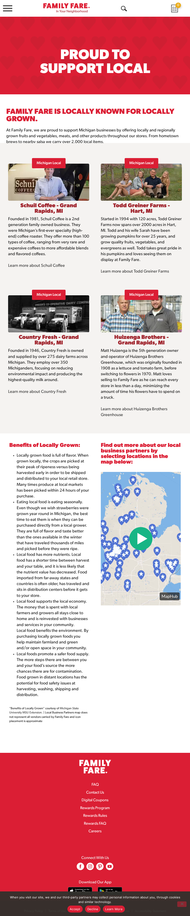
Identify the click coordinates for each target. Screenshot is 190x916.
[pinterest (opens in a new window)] (100, 868)
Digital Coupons (95, 800)
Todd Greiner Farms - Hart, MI (141, 208)
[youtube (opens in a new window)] (109, 868)
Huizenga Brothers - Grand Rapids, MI (141, 340)
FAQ (95, 785)
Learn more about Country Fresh (37, 392)
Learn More (114, 909)
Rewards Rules (95, 816)
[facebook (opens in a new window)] (80, 868)
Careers (95, 831)
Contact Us (95, 793)
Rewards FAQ (95, 824)
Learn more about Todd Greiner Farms (135, 272)
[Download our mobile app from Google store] (110, 891)
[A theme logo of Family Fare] (66, 8)
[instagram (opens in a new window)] (90, 868)
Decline (92, 909)
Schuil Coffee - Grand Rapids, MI (48, 208)
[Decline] (182, 904)
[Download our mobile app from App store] (80, 891)
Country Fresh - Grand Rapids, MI (49, 340)
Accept (75, 909)
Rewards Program (95, 808)
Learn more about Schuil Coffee (36, 266)
